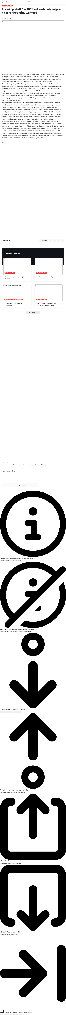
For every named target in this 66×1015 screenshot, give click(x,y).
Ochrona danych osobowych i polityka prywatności (25, 464)
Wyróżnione (8, 299)
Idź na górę (4, 863)
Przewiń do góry (5, 792)
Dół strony (14, 934)
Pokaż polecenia (16, 560)
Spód (8, 934)
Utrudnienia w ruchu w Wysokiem (47, 277)
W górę (13, 792)
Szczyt (10, 863)
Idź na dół (3, 934)
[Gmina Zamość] (33, 2)
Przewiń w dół (5, 712)
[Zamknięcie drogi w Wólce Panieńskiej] (17, 292)
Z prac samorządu (7, 5)
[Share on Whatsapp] (50, 240)
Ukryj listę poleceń (25, 631)
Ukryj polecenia (13, 631)
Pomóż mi (8, 560)
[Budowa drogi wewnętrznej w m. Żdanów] (17, 266)
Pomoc (2, 560)
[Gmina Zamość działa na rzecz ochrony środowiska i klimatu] (49, 292)
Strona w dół (18, 712)
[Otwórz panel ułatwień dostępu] (3, 1011)
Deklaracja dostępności (47, 464)
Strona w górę (20, 792)
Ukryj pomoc (4, 631)
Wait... (19, 485)
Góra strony (17, 863)
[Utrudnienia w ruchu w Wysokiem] (49, 266)
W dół (11, 712)
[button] (3, 2)
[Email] (54, 240)
